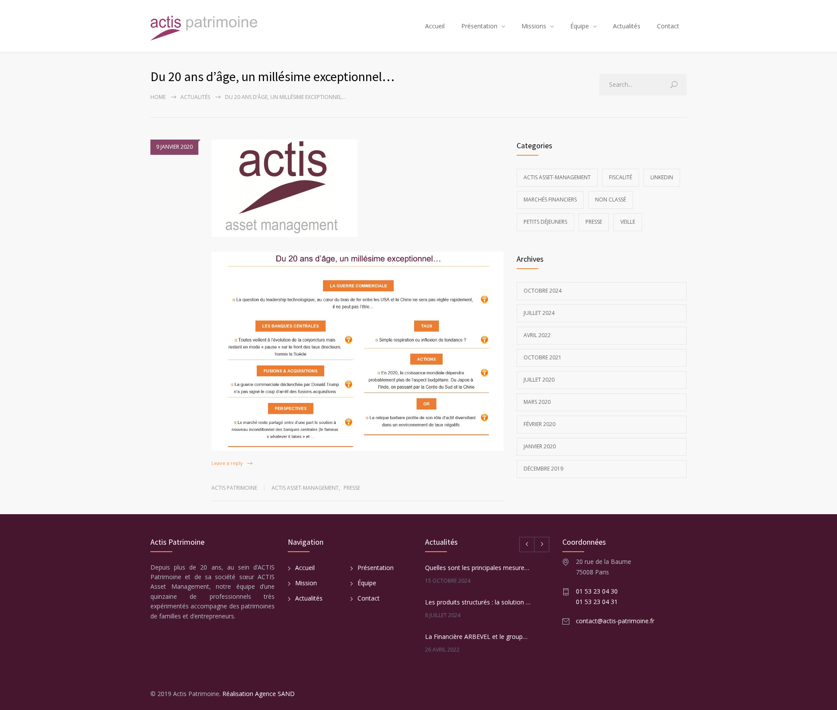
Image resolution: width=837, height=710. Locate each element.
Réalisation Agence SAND (258, 694)
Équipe (579, 26)
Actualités (626, 26)
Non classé (610, 199)
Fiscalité (620, 177)
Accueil (435, 26)
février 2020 (539, 424)
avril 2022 (537, 335)
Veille (627, 221)
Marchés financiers (550, 199)
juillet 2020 (539, 379)
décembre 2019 (543, 468)
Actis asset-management (305, 488)
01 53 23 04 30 (597, 591)
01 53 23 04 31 (597, 601)
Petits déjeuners (545, 221)
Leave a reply (227, 463)
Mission (306, 583)
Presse (352, 488)
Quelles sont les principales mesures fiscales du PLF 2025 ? (478, 567)
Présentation (479, 26)
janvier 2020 (540, 446)
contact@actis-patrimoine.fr (615, 621)
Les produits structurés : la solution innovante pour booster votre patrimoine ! (478, 602)
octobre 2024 (542, 290)
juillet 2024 (539, 313)
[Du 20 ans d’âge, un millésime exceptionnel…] (357, 188)
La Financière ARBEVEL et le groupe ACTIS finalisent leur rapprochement (478, 636)
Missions (533, 26)
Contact (668, 26)
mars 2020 (537, 402)
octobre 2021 (542, 357)
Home (158, 97)
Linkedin (661, 177)
